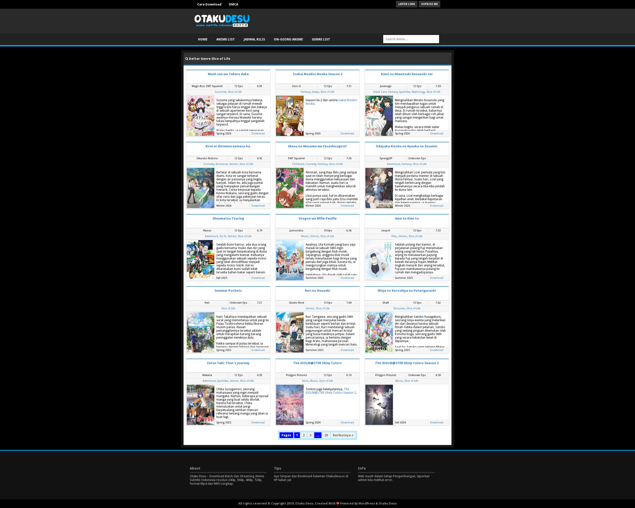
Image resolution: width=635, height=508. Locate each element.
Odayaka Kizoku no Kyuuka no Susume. (407, 146)
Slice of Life (235, 92)
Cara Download (209, 4)
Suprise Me (429, 4)
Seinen (233, 164)
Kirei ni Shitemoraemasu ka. (228, 146)
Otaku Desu (388, 503)
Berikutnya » (343, 435)
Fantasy (305, 92)
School (314, 236)
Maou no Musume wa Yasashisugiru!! (317, 146)
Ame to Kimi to (407, 218)
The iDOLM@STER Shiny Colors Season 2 (331, 390)
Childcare (298, 164)
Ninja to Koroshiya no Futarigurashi (407, 290)
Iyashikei (404, 92)
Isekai (315, 92)
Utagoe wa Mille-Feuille (318, 218)
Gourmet (220, 92)
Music (305, 236)
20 (326, 435)
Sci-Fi (223, 236)
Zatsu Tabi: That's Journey (228, 363)
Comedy (208, 164)
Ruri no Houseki (317, 290)
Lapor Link (406, 4)
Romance (222, 164)
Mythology (418, 92)
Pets (394, 236)
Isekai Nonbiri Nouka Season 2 (317, 74)
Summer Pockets (228, 290)
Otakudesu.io (335, 476)
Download (258, 133)
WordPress (366, 503)
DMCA (233, 4)
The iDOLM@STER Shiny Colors (317, 363)
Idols (305, 380)
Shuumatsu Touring (228, 218)
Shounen (399, 308)
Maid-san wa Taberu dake (228, 74)
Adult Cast (380, 92)
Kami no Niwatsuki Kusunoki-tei (407, 74)
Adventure (393, 164)
